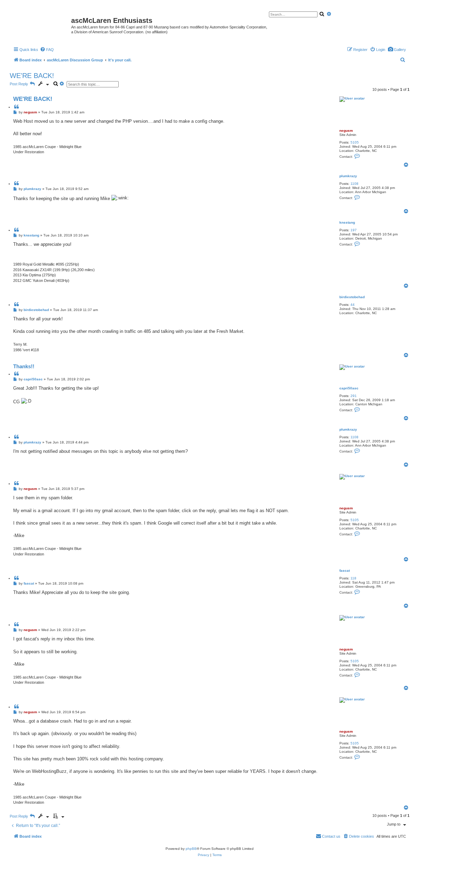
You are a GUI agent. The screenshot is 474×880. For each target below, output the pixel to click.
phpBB (191, 849)
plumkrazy (348, 176)
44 (352, 305)
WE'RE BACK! (32, 75)
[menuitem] (397, 49)
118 (353, 578)
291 (353, 396)
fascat (344, 570)
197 (353, 230)
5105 (354, 142)
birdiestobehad (352, 297)
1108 (354, 184)
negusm (346, 130)
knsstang (347, 222)
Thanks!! (23, 366)
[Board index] (41, 22)
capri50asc (348, 388)
